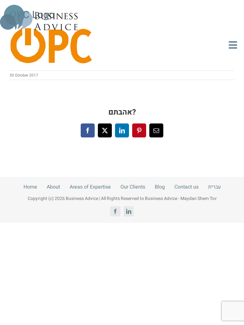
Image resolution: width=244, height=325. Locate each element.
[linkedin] (129, 211)
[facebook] (115, 211)
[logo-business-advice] (39, 7)
